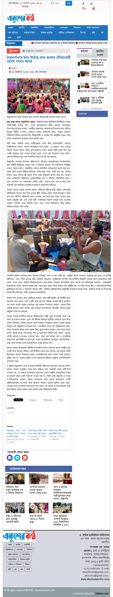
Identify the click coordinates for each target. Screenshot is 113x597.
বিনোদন (77, 27)
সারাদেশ (39, 51)
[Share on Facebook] (10, 458)
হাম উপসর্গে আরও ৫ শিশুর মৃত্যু (37, 518)
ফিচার (83, 32)
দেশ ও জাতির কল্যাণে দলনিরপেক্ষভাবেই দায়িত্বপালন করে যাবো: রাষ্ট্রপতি (63, 492)
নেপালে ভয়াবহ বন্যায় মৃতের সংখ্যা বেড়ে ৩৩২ (92, 43)
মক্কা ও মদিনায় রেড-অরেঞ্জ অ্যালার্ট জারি (13, 518)
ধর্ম (102, 32)
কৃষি (93, 32)
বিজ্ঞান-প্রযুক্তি (46, 32)
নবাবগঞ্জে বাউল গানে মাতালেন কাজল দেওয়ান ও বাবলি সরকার (16, 433)
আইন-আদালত (93, 27)
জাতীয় (22, 27)
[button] (38, 96)
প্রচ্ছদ (10, 27)
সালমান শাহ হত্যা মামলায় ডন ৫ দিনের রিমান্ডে (47, 43)
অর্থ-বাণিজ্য (13, 32)
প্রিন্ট (19, 37)
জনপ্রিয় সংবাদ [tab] (100, 53)
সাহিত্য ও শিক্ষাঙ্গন (66, 32)
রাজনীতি (34, 27)
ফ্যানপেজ (83, 113)
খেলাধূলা (64, 27)
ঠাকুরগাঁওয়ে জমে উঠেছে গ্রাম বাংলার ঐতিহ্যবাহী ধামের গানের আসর (38, 59)
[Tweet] (17, 458)
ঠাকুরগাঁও (30, 51)
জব (9, 37)
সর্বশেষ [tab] (84, 51)
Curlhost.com (102, 593)
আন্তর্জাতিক (49, 27)
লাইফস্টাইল (29, 32)
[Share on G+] (25, 458)
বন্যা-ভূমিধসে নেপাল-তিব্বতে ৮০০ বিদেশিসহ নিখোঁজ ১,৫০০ (61, 520)
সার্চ (68, 3)
